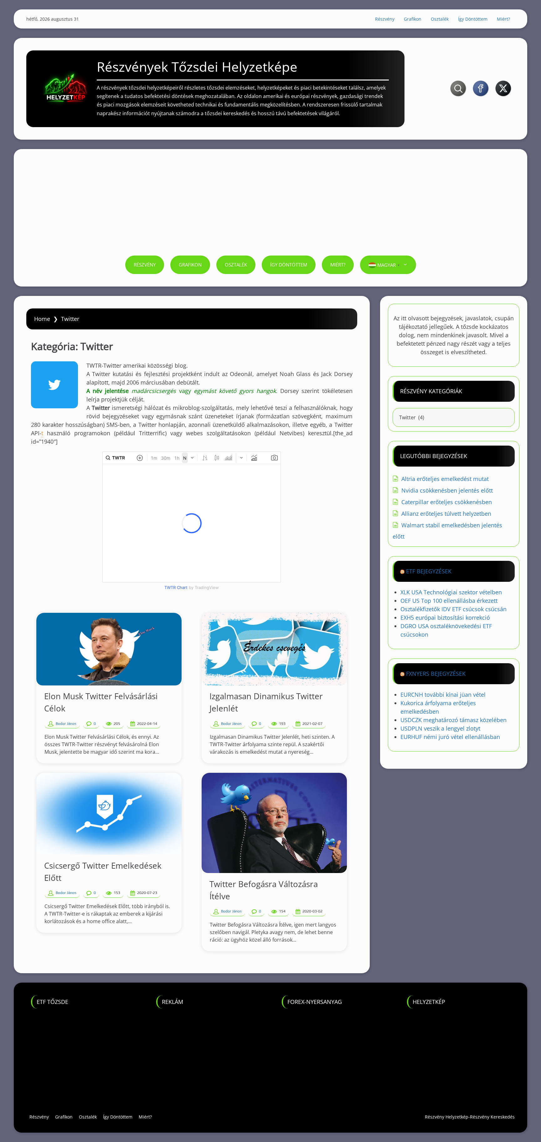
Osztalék (440, 19)
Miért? (503, 19)
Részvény (384, 19)
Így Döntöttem (472, 19)
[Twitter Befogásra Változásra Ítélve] (274, 823)
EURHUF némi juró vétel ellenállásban (450, 737)
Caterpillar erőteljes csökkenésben (446, 502)
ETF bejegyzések (428, 571)
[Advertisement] (270, 208)
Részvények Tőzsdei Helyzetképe (197, 66)
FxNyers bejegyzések (436, 673)
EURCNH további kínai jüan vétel (443, 694)
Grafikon (412, 19)
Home (42, 319)
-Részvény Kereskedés (491, 1117)
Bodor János (66, 723)
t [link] (42, 433)
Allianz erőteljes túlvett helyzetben (446, 513)
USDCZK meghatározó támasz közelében (453, 720)
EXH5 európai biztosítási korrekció (445, 617)
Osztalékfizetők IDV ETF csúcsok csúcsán (453, 609)
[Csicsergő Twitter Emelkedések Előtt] (109, 814)
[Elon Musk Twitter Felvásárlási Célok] (109, 649)
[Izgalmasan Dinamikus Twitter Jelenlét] (274, 649)
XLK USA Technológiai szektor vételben (451, 592)
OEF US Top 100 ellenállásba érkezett (448, 600)
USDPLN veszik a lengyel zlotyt (440, 728)
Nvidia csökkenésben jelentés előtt (447, 490)
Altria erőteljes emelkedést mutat (445, 479)
